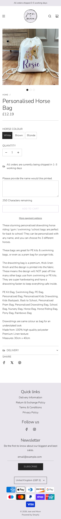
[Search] (49, 16)
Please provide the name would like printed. (27, 178)
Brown (19, 135)
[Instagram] (34, 429)
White (7, 135)
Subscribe (30, 466)
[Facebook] (26, 429)
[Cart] (57, 16)
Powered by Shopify (30, 514)
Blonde (31, 135)
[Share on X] (11, 363)
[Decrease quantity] (6, 152)
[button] (27, 90)
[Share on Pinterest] (19, 363)
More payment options (30, 218)
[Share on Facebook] (4, 363)
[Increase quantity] (18, 152)
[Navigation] (3, 16)
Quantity (9, 145)
